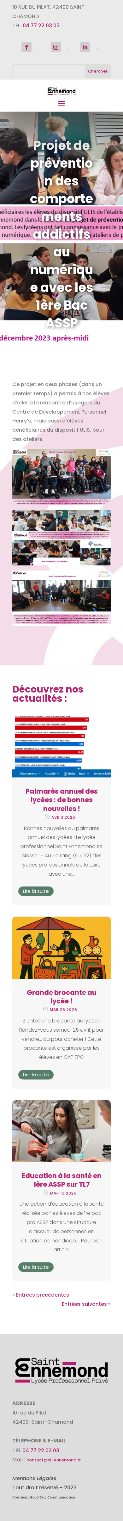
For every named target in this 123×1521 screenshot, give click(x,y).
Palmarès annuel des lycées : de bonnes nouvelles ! (62, 800)
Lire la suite (36, 891)
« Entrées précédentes (40, 1295)
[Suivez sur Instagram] (56, 47)
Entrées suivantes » (86, 1304)
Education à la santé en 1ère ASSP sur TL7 (62, 1180)
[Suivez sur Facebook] (26, 47)
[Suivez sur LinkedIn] (85, 47)
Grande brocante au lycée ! (62, 997)
